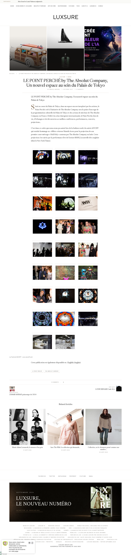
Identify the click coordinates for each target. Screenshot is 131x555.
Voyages (71, 6)
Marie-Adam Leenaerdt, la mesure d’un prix (27, 447)
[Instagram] (64, 23)
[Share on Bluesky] (78, 382)
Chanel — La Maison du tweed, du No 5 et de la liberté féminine (46, 532)
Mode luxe (100, 539)
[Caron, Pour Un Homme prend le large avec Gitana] (65, 48)
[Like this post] (64, 382)
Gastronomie (62, 6)
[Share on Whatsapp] (74, 382)
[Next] (16, 1)
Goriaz (100, 6)
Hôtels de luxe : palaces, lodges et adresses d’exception (32, 539)
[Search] (121, 6)
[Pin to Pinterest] (70, 382)
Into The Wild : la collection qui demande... (65, 447)
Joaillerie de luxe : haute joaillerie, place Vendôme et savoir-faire (90, 537)
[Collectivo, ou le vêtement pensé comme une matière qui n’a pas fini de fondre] (103, 427)
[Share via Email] (80, 382)
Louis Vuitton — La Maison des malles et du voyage (44, 530)
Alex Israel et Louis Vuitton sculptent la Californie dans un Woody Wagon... (25, 62)
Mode (12, 6)
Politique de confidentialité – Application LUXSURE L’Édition (74, 539)
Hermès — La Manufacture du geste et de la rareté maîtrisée (84, 530)
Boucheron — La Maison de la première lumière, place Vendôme (45, 528)
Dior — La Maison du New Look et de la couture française (88, 528)
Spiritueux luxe (112, 539)
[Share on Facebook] (67, 382)
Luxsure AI (93, 6)
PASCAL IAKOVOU (19, 67)
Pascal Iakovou (56, 67)
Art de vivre (52, 6)
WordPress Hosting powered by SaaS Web (65, 546)
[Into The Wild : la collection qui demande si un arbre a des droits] (65, 427)
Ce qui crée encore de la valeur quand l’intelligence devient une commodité (101, 62)
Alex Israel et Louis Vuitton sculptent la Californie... (34, 1)
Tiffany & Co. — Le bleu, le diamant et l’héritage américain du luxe (45, 535)
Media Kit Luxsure (29, 525)
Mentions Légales (54, 525)
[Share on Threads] (76, 382)
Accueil (12, 73)
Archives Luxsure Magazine (74, 542)
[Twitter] (61, 23)
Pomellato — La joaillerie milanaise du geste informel (88, 532)
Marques (59, 542)
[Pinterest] (66, 23)
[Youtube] (69, 23)
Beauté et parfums (40, 6)
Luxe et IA (85, 6)
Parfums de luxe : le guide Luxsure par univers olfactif (89, 535)
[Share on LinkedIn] (72, 382)
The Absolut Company (51, 371)
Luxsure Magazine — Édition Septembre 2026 (101, 542)
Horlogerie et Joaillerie (24, 6)
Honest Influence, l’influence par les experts (92, 525)
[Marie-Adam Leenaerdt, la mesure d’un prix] (27, 427)
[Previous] (14, 1)
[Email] (72, 23)
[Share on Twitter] (69, 382)
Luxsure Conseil (68, 525)
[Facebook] (58, 23)
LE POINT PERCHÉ (37, 371)
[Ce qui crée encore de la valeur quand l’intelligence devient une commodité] (102, 48)
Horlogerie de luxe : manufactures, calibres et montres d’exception (41, 537)
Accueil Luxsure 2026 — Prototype (41, 542)
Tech (78, 6)
